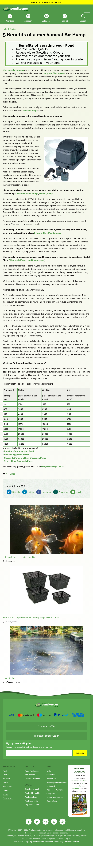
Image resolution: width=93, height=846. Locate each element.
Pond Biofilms (9, 678)
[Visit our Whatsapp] (54, 822)
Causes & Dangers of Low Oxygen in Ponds (25, 458)
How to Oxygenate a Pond (16, 454)
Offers (5, 790)
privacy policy (26, 841)
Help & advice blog (32, 805)
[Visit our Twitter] (37, 822)
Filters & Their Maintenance (47, 233)
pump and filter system (54, 73)
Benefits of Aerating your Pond (19, 451)
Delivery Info (51, 779)
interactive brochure (79, 781)
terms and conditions (44, 841)
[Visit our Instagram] (46, 822)
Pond (5, 771)
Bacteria (21, 193)
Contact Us (50, 775)
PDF (83, 783)
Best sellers (7, 787)
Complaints (50, 794)
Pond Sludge (32, 193)
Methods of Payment (54, 790)
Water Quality (46, 193)
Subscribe (80, 753)
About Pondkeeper (32, 771)
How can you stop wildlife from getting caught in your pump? (31, 617)
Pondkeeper (33, 830)
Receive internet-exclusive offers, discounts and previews (29, 747)
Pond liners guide (31, 801)
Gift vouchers (8, 798)
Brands (5, 794)
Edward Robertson (71, 841)
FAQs (48, 771)
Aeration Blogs (30, 110)
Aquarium (6, 779)
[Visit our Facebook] (29, 822)
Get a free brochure (32, 779)
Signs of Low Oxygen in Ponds (18, 461)
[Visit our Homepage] (15, 9)
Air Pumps (10, 474)
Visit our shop (30, 775)
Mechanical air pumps (13, 70)
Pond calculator (31, 797)
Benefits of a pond (32, 789)
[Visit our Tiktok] (62, 822)
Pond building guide (32, 793)
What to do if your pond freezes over (26, 260)
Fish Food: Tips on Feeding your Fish (19, 557)
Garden (6, 775)
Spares (5, 783)
